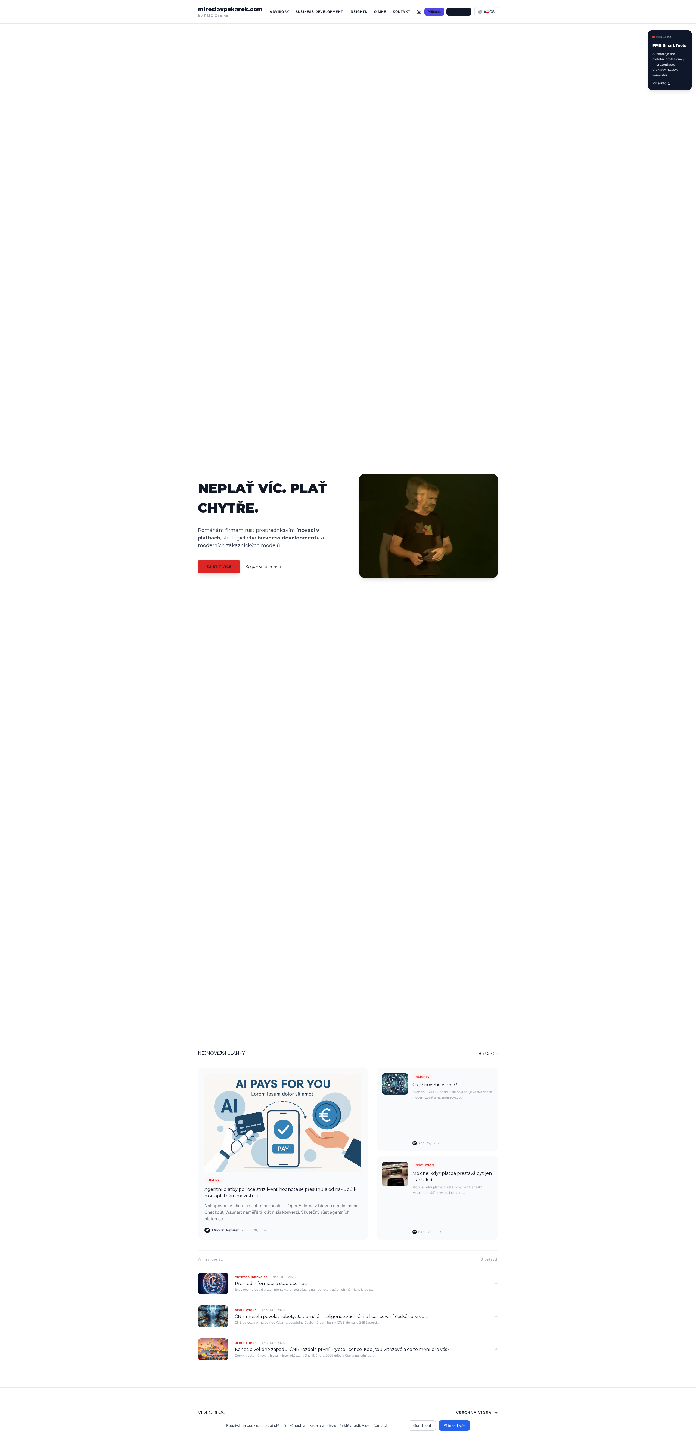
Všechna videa (474, 1412)
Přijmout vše (454, 1425)
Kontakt (401, 12)
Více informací (374, 1425)
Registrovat (459, 12)
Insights (359, 12)
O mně (380, 12)
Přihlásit (434, 12)
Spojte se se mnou (263, 566)
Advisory (279, 12)
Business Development (319, 12)
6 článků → (488, 1054)
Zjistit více (219, 567)
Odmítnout (422, 1425)
